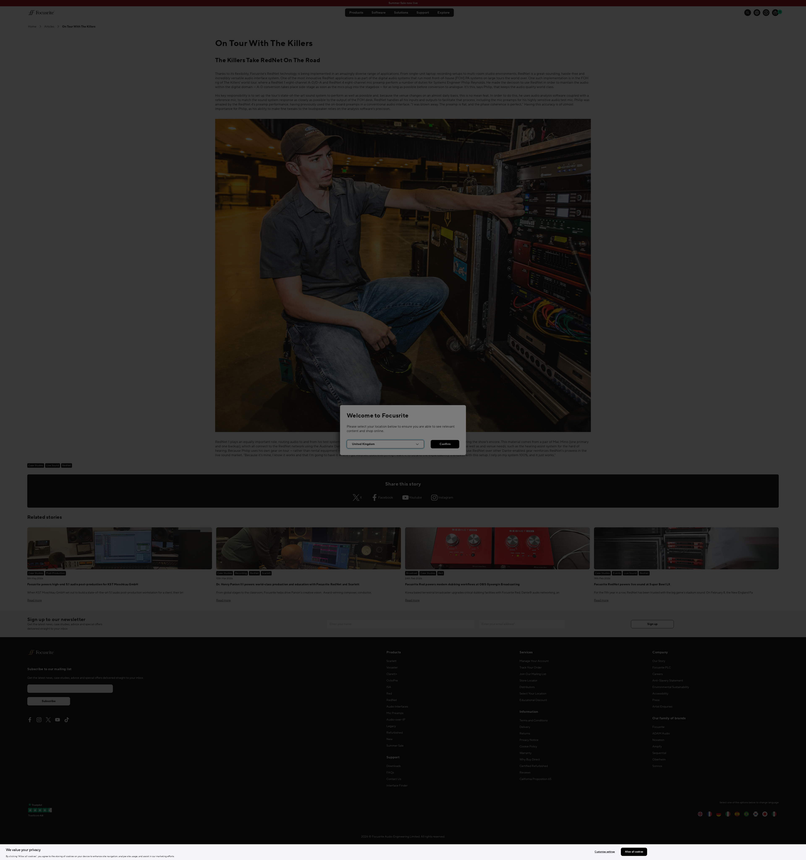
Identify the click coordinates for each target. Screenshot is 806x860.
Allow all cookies (634, 851)
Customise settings (605, 851)
